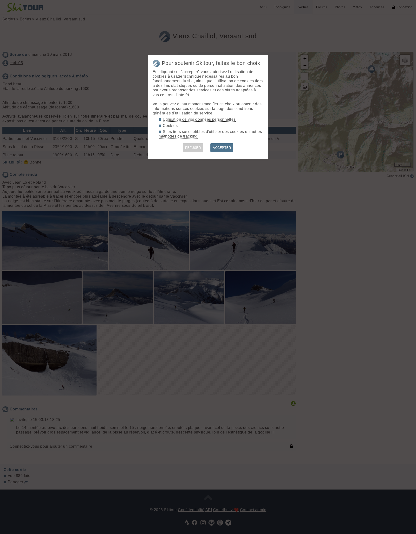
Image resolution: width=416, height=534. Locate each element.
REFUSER (193, 148)
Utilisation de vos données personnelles (199, 119)
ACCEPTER (222, 148)
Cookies (170, 126)
